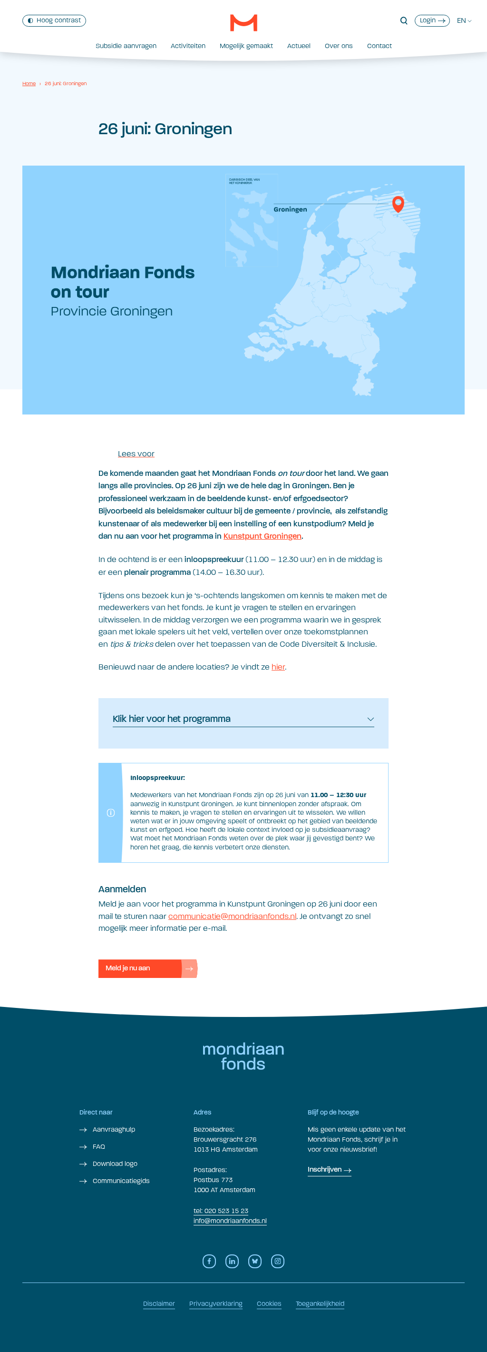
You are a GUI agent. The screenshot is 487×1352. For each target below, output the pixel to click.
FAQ (98, 1147)
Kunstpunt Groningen (263, 537)
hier (278, 666)
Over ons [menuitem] (339, 46)
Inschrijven (324, 1170)
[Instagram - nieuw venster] (277, 1261)
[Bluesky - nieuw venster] (255, 1261)
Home (29, 83)
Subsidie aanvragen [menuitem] (126, 46)
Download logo (114, 1164)
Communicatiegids (120, 1181)
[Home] (243, 22)
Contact (379, 46)
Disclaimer (159, 1304)
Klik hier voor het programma (172, 719)
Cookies (269, 1304)
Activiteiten (188, 46)
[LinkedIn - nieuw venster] (232, 1261)
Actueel (299, 46)
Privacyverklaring (216, 1304)
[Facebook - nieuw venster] (209, 1261)
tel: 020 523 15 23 (221, 1211)
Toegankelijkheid (320, 1304)
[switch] (54, 21)
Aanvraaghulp (113, 1129)
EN (461, 20)
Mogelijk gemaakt (246, 46)
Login (428, 20)
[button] (404, 21)
